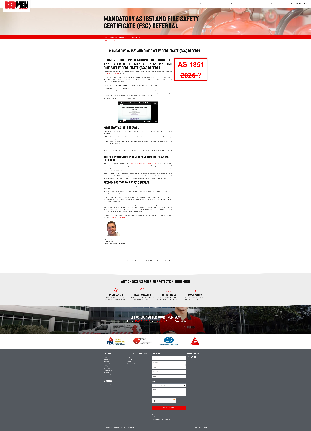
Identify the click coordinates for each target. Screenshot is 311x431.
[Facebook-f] (188, 357)
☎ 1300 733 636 (301, 4)
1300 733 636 (142, 321)
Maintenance (212, 4)
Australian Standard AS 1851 (111, 74)
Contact (289, 4)
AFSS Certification (236, 4)
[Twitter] (192, 357)
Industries (271, 4)
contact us (159, 321)
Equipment (262, 4)
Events (247, 4)
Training (253, 4)
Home (105, 37)
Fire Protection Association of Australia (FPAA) (143, 163)
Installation (223, 4)
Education (281, 4)
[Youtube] (195, 357)
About (202, 4)
